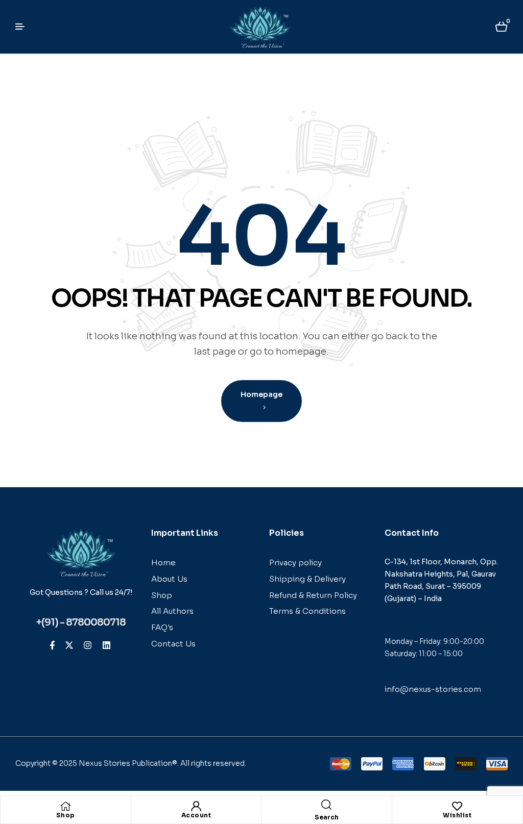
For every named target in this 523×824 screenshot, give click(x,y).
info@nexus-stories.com (433, 689)
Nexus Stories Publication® (128, 763)
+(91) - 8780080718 (81, 622)
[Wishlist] (457, 806)
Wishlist (457, 815)
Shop (65, 815)
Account (196, 815)
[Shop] (65, 806)
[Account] (196, 806)
